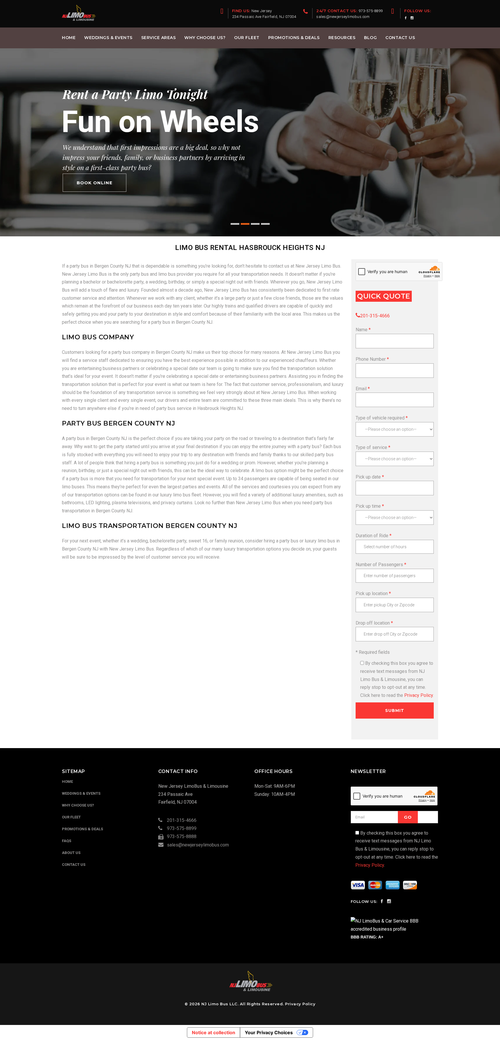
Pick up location (372, 593)
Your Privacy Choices (269, 1032)
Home (67, 781)
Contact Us (73, 864)
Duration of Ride (372, 535)
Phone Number (371, 359)
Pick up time (368, 506)
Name (362, 329)
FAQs (66, 841)
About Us (71, 853)
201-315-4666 (375, 316)
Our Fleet (71, 817)
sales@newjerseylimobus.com (198, 845)
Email (361, 388)
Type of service (372, 447)
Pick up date (368, 477)
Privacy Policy (418, 695)
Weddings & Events (81, 793)
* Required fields (373, 652)
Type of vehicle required (381, 418)
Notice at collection (213, 1032)
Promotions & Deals (82, 829)
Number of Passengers (379, 564)
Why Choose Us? (78, 805)
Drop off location (373, 623)
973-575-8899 (181, 828)
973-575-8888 (181, 836)
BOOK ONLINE (94, 182)
